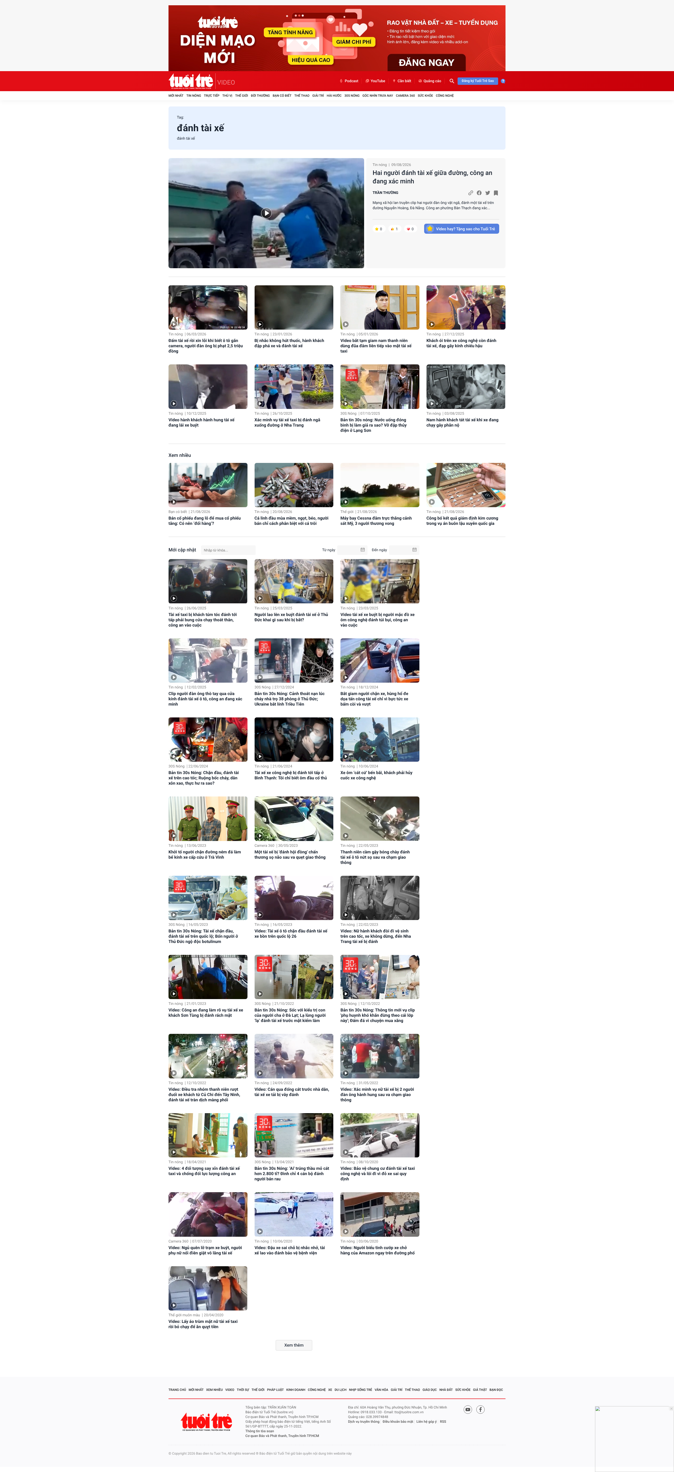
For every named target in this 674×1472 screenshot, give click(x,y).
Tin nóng (193, 95)
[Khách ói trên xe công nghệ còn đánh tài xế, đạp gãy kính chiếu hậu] (466, 307)
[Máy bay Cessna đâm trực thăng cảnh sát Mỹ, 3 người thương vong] (379, 485)
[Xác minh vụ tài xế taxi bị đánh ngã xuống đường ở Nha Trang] (294, 386)
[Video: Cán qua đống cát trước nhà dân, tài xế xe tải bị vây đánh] (294, 1056)
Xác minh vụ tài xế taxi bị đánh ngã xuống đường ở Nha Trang (287, 422)
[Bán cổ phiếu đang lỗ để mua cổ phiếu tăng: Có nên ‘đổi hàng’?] (207, 485)
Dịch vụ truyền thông (363, 1422)
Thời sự (243, 1390)
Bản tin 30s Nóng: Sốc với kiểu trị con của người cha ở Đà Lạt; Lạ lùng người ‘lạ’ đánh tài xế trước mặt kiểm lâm (290, 1015)
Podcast (351, 81)
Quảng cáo (432, 81)
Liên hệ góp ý (427, 1422)
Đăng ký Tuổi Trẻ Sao (478, 81)
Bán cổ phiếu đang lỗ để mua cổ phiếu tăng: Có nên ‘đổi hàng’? (204, 521)
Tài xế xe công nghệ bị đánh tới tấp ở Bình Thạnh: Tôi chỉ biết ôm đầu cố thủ (291, 775)
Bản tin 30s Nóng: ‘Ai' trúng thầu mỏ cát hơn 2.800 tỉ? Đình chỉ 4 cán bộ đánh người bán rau (292, 1173)
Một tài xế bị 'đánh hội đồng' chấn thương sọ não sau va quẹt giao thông (290, 854)
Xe (330, 1390)
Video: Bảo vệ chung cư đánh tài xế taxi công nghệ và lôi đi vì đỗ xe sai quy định (377, 1173)
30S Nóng (351, 95)
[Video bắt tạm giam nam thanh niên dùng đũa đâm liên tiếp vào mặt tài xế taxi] (379, 307)
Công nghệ (445, 95)
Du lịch (340, 1390)
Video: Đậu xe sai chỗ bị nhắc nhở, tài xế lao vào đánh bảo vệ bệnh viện (290, 1250)
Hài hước (334, 95)
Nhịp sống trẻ (360, 1390)
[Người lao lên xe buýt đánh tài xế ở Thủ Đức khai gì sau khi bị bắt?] (294, 581)
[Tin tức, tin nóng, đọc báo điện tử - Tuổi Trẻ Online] (192, 81)
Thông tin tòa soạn (259, 1431)
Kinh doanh (295, 1390)
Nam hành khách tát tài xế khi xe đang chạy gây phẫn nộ (463, 422)
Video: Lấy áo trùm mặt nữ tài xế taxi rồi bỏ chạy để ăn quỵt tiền (202, 1324)
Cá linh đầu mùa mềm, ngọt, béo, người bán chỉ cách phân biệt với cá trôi (292, 521)
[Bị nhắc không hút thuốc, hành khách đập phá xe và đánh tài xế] (294, 307)
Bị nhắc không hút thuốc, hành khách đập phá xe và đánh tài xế (289, 343)
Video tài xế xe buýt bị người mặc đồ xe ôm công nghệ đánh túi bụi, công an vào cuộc (377, 620)
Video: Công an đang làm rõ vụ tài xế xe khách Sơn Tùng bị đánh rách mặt (205, 1013)
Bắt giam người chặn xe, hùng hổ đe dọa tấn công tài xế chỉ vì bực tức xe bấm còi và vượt (374, 699)
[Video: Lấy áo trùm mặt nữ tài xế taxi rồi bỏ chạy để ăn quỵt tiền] (207, 1288)
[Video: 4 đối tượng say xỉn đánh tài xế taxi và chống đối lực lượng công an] (207, 1135)
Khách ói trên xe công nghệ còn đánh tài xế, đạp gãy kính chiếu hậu (462, 343)
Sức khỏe (425, 95)
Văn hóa (381, 1390)
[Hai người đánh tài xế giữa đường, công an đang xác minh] (266, 213)
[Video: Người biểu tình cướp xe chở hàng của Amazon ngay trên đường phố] (379, 1214)
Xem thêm (294, 1345)
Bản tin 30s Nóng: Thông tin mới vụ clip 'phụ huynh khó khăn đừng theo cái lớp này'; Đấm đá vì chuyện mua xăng (377, 1015)
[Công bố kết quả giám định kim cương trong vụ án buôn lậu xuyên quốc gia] (466, 485)
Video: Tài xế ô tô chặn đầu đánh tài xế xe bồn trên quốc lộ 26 (291, 933)
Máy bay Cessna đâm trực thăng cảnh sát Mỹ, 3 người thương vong (376, 521)
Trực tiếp (212, 95)
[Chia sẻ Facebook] (479, 193)
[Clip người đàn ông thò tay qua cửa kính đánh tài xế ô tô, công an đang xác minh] (207, 660)
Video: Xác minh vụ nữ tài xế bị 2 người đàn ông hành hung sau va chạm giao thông (377, 1094)
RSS (443, 1422)
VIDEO (226, 82)
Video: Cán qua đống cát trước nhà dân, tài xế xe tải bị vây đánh (292, 1092)
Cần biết (404, 81)
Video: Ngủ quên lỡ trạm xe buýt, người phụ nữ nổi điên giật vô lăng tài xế (205, 1250)
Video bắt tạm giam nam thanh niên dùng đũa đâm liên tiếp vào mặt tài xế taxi (376, 346)
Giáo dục (430, 1390)
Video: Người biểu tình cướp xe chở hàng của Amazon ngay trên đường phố (377, 1250)
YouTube (378, 81)
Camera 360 (405, 95)
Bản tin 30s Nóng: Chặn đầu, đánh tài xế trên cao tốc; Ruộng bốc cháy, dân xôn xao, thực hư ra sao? (203, 778)
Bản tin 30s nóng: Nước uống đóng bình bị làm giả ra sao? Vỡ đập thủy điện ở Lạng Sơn (373, 425)
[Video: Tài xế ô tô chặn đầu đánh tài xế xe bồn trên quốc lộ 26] (294, 898)
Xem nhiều (179, 455)
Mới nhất (176, 95)
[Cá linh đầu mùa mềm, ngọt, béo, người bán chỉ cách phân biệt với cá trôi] (294, 485)
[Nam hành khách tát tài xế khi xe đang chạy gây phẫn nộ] (466, 386)
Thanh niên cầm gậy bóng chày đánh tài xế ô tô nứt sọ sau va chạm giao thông (375, 857)
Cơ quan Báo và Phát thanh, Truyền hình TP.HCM (282, 1436)
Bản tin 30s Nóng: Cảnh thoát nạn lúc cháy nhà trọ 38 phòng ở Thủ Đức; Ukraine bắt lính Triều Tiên (290, 699)
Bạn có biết (282, 95)
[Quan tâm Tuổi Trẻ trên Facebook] (480, 1409)
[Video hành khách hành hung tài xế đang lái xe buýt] (207, 386)
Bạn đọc (496, 1390)
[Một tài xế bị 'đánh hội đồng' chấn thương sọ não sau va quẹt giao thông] (294, 818)
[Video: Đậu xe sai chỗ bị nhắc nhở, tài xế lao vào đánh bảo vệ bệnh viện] (294, 1214)
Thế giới (241, 95)
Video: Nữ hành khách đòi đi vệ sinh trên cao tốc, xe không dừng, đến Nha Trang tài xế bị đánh (375, 936)
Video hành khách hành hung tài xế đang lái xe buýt (201, 422)
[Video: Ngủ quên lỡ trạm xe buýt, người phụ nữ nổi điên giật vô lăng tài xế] (207, 1214)
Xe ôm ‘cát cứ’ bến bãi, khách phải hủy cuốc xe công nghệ (376, 775)
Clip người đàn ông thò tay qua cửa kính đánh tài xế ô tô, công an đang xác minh (205, 699)
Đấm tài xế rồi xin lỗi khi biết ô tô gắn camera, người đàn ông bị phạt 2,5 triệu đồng (205, 346)
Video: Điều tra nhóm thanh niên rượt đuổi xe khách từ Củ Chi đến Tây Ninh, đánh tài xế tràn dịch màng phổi (204, 1094)
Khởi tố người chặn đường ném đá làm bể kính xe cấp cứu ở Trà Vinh (204, 854)
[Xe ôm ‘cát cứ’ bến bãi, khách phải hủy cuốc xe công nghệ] (379, 739)
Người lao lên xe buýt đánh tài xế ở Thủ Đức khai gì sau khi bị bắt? (291, 617)
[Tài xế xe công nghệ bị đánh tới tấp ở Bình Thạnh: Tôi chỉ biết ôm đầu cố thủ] (294, 739)
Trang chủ (177, 1390)
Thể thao (301, 95)
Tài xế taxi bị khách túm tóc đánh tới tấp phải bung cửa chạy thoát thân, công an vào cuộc (202, 620)
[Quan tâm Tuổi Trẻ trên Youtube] (468, 1409)
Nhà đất (446, 1390)
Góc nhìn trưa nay (378, 95)
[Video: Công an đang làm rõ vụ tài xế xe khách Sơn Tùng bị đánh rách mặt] (207, 977)
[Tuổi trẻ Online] (207, 1421)
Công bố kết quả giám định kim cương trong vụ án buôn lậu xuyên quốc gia (462, 521)
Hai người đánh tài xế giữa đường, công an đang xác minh (432, 177)
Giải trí (318, 95)
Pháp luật (275, 1390)
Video (229, 1390)
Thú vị (227, 95)
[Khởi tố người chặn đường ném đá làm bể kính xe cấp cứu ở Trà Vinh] (207, 818)
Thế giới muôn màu (184, 1315)
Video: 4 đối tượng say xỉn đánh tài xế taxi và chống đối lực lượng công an (204, 1171)
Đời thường (260, 95)
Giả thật (480, 1390)
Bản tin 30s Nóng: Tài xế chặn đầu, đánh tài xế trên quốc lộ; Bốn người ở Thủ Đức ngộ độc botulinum (203, 936)
